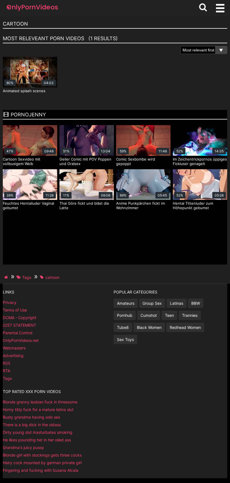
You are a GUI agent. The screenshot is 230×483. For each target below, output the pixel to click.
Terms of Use (15, 310)
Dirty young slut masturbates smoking (37, 432)
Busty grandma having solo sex (31, 417)
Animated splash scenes (24, 91)
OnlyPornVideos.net (21, 340)
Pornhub (124, 315)
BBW (195, 303)
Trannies (189, 315)
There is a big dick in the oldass (32, 424)
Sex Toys (125, 339)
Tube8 (123, 327)
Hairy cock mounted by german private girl (42, 462)
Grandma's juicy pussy (23, 447)
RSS (6, 363)
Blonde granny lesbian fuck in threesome (40, 402)
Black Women (149, 327)
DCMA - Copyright (19, 317)
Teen (169, 315)
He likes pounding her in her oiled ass (37, 439)
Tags (7, 378)
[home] (7, 277)
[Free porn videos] (32, 11)
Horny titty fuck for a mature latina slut (38, 409)
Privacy (10, 302)
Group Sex (152, 303)
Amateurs (125, 303)
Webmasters (14, 348)
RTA (6, 370)
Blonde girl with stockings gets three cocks (42, 455)
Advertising (13, 355)
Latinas (176, 303)
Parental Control (17, 332)
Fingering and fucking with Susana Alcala (40, 470)
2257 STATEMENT (19, 325)
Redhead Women (185, 327)
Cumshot (149, 315)
